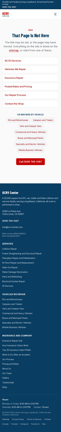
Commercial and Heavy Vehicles (30, 132)
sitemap (14, 50)
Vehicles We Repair (15, 69)
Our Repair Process (15, 95)
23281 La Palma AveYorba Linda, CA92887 (13, 212)
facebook (35, 424)
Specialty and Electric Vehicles (30, 144)
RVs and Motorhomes (18, 120)
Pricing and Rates (10, 364)
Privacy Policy (18, 419)
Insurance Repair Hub (12, 341)
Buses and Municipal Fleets (30, 138)
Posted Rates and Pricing (18, 86)
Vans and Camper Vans (30, 126)
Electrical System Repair (13, 281)
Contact (47, 419)
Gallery (5, 378)
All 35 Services (13, 60)
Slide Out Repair (10, 267)
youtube (14, 424)
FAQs (4, 387)
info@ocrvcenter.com (12, 227)
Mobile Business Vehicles (30, 150)
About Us (6, 368)
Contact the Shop (14, 103)
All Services (7, 286)
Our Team (6, 373)
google (5, 424)
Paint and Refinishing (12, 276)
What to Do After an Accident (16, 354)
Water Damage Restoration (15, 272)
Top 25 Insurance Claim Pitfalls (16, 350)
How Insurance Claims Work (15, 345)
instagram (24, 424)
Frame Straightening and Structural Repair (22, 253)
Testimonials (8, 382)
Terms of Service (34, 419)
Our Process (8, 359)
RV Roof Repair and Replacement (18, 263)
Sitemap (5, 419)
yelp (44, 424)
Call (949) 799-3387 (30, 161)
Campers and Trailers (43, 120)
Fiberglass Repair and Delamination (18, 258)
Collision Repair (9, 249)
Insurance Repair (14, 77)
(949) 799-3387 (9, 7)
